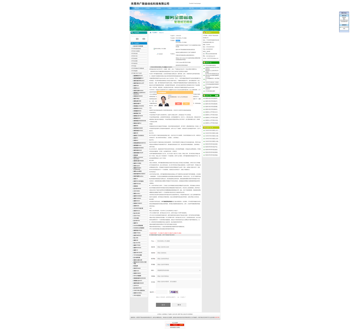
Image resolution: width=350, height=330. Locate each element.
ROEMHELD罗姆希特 (139, 228)
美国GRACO (137, 210)
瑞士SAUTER (137, 242)
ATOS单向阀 (134, 53)
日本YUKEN (137, 191)
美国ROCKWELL (138, 293)
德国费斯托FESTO (138, 75)
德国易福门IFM (137, 113)
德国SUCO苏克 (137, 163)
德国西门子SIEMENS (139, 135)
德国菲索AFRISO (138, 230)
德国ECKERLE (137, 198)
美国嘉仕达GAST (138, 280)
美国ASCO (136, 270)
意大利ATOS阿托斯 (138, 46)
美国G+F (136, 178)
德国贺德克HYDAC (138, 130)
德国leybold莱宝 (138, 171)
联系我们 (213, 8)
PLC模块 (160, 233)
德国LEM (136, 240)
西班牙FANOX (137, 268)
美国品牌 (136, 155)
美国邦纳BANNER (138, 128)
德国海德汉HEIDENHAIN (140, 120)
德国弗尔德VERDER (139, 160)
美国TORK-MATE (138, 252)
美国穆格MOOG (137, 111)
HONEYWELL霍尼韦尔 (139, 290)
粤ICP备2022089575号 (204, 317)
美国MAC (136, 140)
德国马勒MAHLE (138, 150)
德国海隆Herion (137, 145)
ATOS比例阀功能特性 (210, 65)
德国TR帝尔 (136, 98)
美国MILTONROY (138, 203)
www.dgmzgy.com (210, 56)
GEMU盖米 (136, 218)
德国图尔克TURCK (138, 115)
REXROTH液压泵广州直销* (212, 82)
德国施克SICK (137, 118)
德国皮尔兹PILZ (137, 123)
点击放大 (160, 54)
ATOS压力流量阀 (135, 51)
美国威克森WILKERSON (140, 278)
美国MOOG (136, 205)
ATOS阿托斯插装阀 (136, 48)
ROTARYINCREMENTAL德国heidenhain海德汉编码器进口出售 (212, 75)
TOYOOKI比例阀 (138, 255)
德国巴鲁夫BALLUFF (139, 83)
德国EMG (136, 125)
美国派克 (136, 186)
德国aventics (137, 193)
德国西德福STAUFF (138, 152)
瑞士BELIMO (137, 213)
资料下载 (191, 8)
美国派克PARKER (138, 96)
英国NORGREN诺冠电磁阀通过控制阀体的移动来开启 (218, 155)
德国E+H (136, 250)
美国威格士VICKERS (139, 106)
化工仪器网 (169, 317)
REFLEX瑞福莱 (137, 275)
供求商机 (158, 8)
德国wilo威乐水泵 (138, 260)
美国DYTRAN (137, 233)
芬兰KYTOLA (137, 215)
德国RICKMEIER (138, 196)
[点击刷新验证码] (173, 292)
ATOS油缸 (133, 66)
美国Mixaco (136, 88)
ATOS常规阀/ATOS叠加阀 (137, 68)
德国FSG (136, 223)
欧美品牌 (136, 265)
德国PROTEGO (137, 247)
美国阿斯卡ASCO (138, 108)
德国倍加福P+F (137, 103)
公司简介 (148, 8)
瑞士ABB (136, 237)
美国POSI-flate (137, 183)
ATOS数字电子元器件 (136, 73)
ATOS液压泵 (134, 63)
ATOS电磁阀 (134, 70)
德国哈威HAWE (137, 101)
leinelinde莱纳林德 (138, 225)
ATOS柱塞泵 (134, 58)
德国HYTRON (137, 245)
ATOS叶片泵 (134, 56)
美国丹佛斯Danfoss (138, 176)
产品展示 (169, 8)
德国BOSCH (137, 201)
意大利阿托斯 (137, 257)
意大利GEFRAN (137, 288)
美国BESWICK (137, 273)
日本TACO (136, 285)
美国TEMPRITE (137, 235)
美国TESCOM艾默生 (139, 181)
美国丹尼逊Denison (138, 90)
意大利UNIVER (137, 188)
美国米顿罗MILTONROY (139, 173)
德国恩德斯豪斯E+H (138, 78)
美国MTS (136, 138)
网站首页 (137, 8)
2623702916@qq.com (212, 58)
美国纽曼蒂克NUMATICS (140, 143)
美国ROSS (136, 85)
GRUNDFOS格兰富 (138, 208)
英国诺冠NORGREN (139, 147)
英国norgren (137, 165)
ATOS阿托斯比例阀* (210, 91)
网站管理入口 (188, 317)
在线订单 (202, 8)
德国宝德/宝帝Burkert (139, 80)
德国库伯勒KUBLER (139, 283)
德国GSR (136, 133)
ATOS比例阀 (134, 61)
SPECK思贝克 (137, 295)
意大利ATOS (137, 220)
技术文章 (180, 8)
